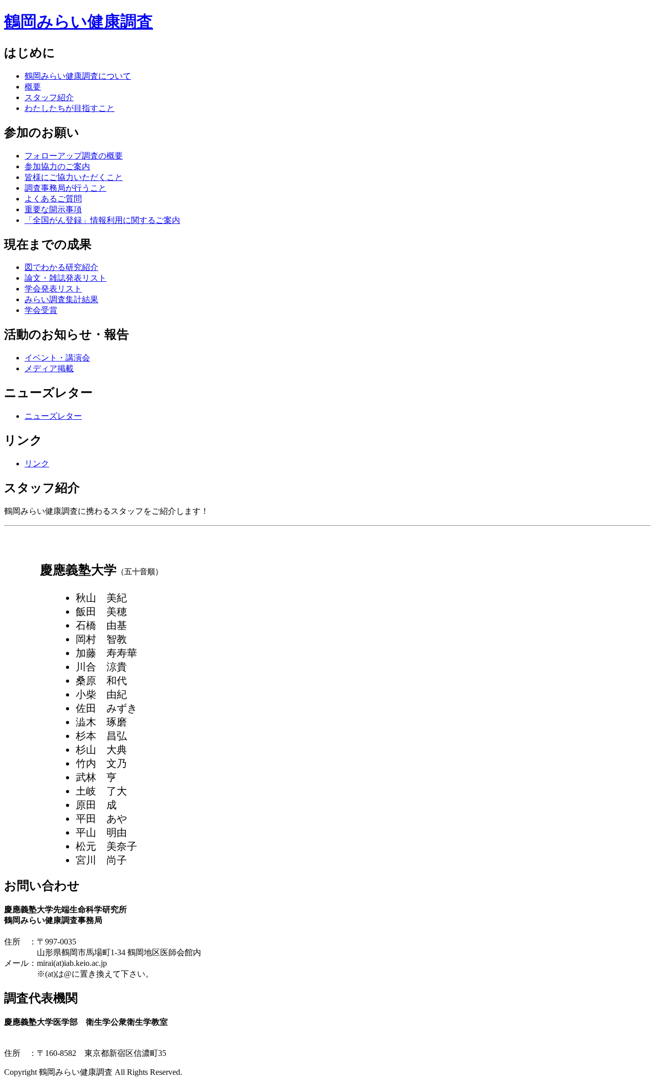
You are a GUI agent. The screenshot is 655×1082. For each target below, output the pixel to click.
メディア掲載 (49, 368)
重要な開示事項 (53, 209)
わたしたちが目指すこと (70, 108)
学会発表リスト (53, 288)
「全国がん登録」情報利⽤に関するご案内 (102, 220)
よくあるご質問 (53, 198)
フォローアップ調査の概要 (74, 155)
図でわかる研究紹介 (61, 267)
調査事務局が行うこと (65, 188)
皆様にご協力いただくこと (74, 177)
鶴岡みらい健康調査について (78, 76)
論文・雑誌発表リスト (65, 278)
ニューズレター (53, 416)
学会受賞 (41, 310)
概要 (33, 86)
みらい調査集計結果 (61, 299)
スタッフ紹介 (49, 97)
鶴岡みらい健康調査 (78, 21)
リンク (37, 463)
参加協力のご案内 (57, 166)
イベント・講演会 (57, 357)
